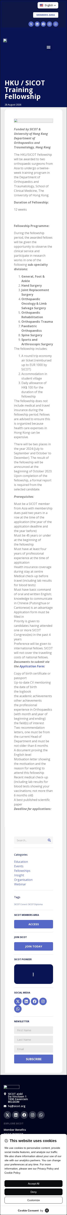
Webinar (20, 884)
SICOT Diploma (35, 904)
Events (18, 866)
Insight (19, 875)
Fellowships (22, 871)
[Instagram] (49, 24)
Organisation (23, 880)
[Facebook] (43, 24)
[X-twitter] (31, 24)
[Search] (49, 840)
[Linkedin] (37, 24)
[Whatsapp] (55, 24)
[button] (49, 47)
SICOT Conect (20, 904)
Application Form (32, 666)
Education (21, 862)
